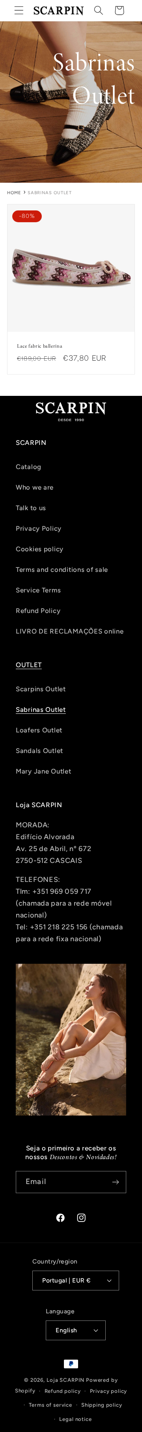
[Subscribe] (115, 1182)
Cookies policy (40, 549)
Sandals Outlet (39, 751)
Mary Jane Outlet (43, 771)
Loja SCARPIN (65, 1380)
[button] (19, 10)
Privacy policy (108, 1391)
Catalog (28, 467)
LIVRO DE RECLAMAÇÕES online (69, 631)
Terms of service (50, 1405)
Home (14, 192)
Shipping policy (101, 1405)
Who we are (35, 487)
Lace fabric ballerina (39, 345)
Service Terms (38, 590)
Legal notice (75, 1419)
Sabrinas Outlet (41, 709)
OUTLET (29, 665)
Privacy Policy (39, 528)
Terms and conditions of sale (62, 569)
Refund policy (63, 1391)
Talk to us (31, 508)
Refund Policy (38, 611)
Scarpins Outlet (41, 689)
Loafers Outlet (39, 730)
